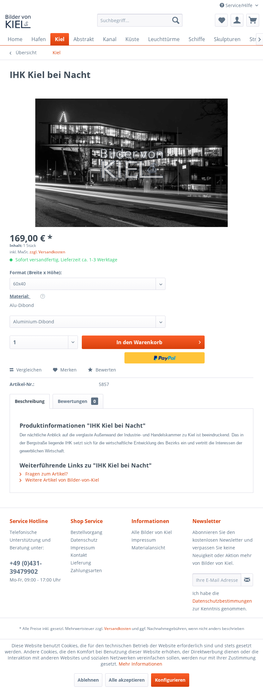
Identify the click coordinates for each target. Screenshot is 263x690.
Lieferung (81, 563)
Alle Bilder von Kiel (152, 532)
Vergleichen (28, 370)
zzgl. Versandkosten (47, 252)
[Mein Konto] (237, 20)
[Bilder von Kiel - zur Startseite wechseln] (18, 22)
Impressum (83, 548)
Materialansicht (148, 548)
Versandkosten (117, 628)
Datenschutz (84, 540)
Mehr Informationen (140, 664)
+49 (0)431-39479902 (26, 567)
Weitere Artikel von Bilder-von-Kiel (61, 480)
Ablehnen (88, 680)
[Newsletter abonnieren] (247, 579)
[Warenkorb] (252, 20)
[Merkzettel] (221, 20)
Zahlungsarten (86, 570)
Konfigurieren (170, 680)
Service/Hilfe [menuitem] (239, 5)
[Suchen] (175, 20)
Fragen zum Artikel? (46, 474)
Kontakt (79, 555)
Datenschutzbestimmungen (222, 601)
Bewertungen (77, 401)
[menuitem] (140, 20)
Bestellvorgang (86, 532)
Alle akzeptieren (127, 680)
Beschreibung (30, 401)
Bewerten (105, 370)
